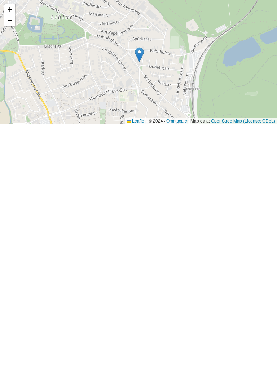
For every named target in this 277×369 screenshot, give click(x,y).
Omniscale (176, 120)
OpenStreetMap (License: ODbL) (243, 120)
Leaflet (138, 120)
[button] (139, 54)
